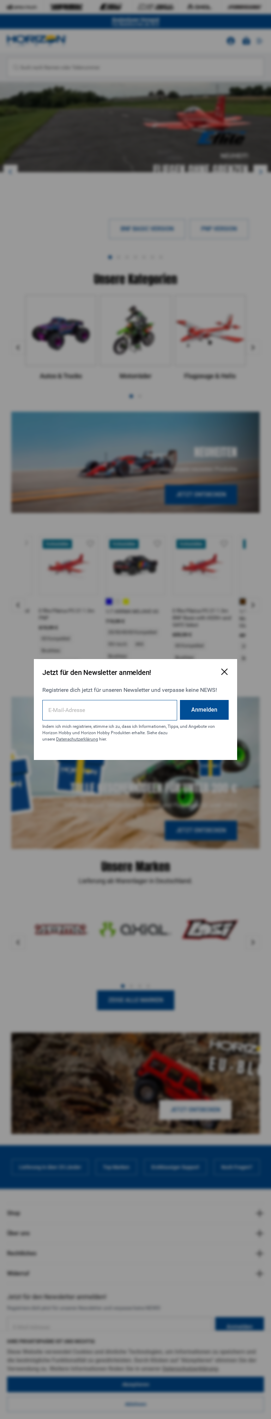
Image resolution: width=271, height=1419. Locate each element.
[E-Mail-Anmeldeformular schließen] (224, 672)
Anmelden (204, 709)
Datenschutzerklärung (77, 739)
